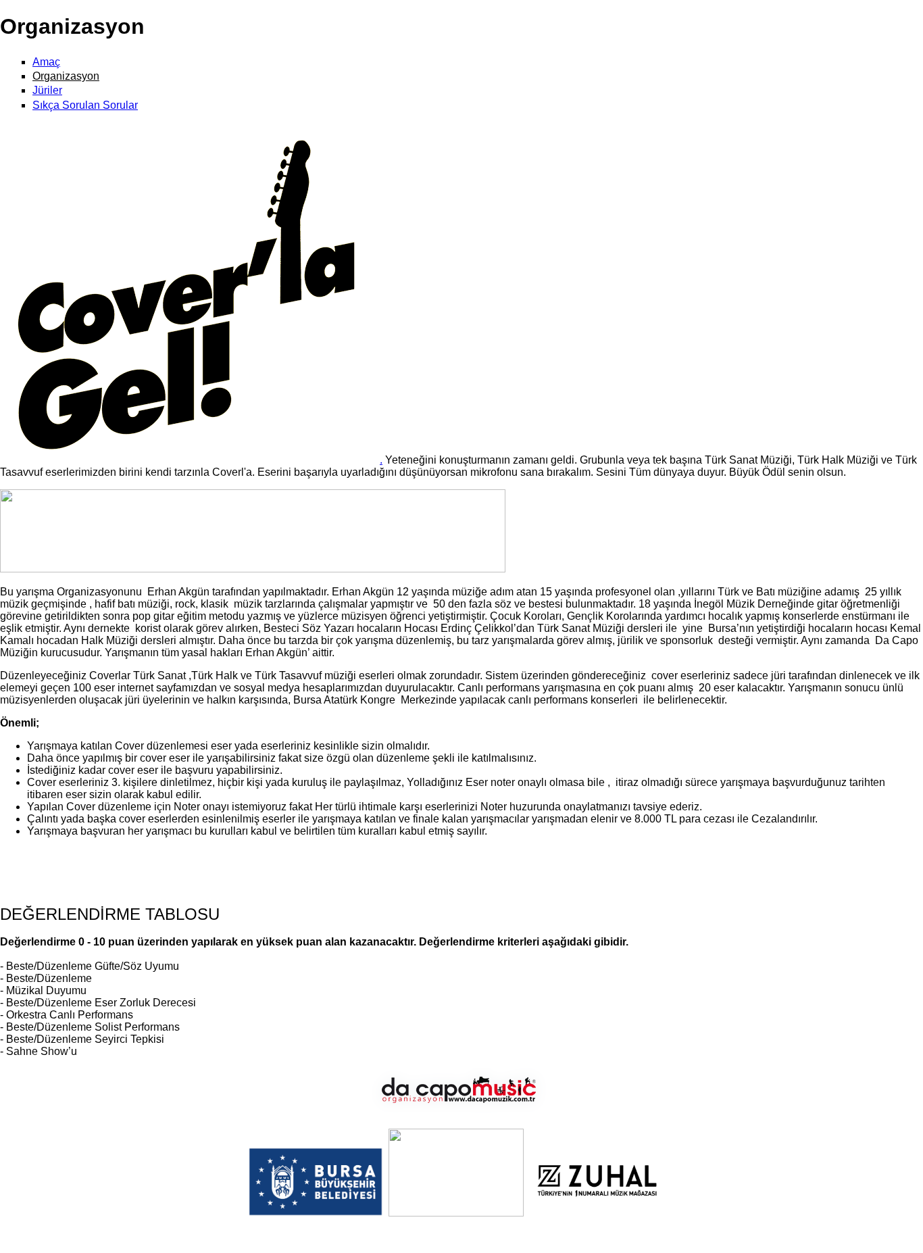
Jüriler (47, 90)
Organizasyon (65, 76)
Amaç (46, 62)
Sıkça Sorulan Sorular (85, 105)
